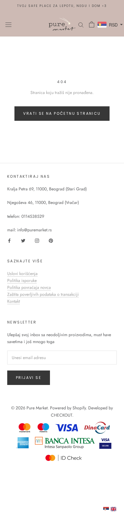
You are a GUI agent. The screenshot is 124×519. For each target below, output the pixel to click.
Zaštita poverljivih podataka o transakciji (43, 294)
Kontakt (13, 301)
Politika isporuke (22, 280)
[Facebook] (9, 240)
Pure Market (37, 408)
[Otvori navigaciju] (8, 24)
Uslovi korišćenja (22, 273)
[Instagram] (37, 240)
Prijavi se (28, 377)
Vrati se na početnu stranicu (62, 113)
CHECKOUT (61, 415)
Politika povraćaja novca (29, 287)
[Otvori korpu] (91, 24)
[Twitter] (23, 240)
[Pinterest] (51, 240)
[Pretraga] (81, 24)
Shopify (79, 408)
